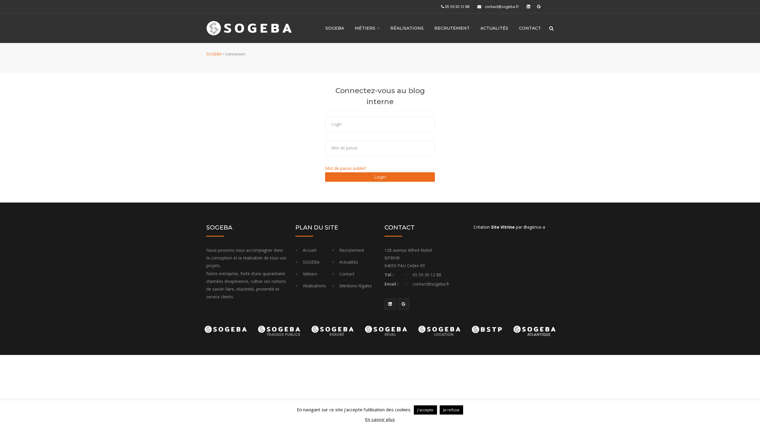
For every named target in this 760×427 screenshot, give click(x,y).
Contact (530, 28)
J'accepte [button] (425, 409)
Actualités (494, 28)
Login (380, 177)
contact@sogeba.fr (502, 6)
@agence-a (534, 227)
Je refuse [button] (451, 409)
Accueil (309, 250)
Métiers (310, 274)
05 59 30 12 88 (457, 6)
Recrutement (452, 28)
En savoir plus (380, 419)
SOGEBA (334, 28)
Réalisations (407, 28)
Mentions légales (355, 286)
